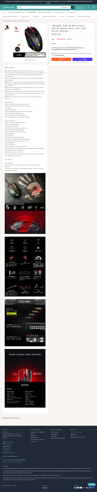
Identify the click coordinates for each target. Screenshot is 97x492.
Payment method (71, 16)
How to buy (33, 435)
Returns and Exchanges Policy (58, 438)
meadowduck (7, 448)
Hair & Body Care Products (45, 12)
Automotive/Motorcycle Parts (49, 16)
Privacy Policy (54, 436)
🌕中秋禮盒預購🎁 (30, 12)
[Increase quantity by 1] (66, 43)
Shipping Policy (54, 434)
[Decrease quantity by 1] (58, 43)
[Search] (72, 7)
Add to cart (61, 59)
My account (80, 8)
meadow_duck (7, 450)
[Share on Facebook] (52, 34)
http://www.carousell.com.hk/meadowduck (12, 461)
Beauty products (25, 16)
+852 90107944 (10, 442)
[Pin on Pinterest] (55, 34)
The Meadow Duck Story (76, 432)
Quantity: (54, 43)
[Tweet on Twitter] (57, 34)
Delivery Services (35, 437)
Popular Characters (59, 12)
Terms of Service (55, 432)
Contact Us (62, 16)
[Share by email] (60, 34)
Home (4, 12)
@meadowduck (8, 443)
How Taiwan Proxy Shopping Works (37, 432)
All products (8, 20)
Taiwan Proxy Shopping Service (15, 12)
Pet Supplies (35, 16)
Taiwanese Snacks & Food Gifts (10, 16)
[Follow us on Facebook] (44, 488)
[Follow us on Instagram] (46, 488)
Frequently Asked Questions (84, 16)
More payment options (82, 62)
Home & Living (71, 12)
